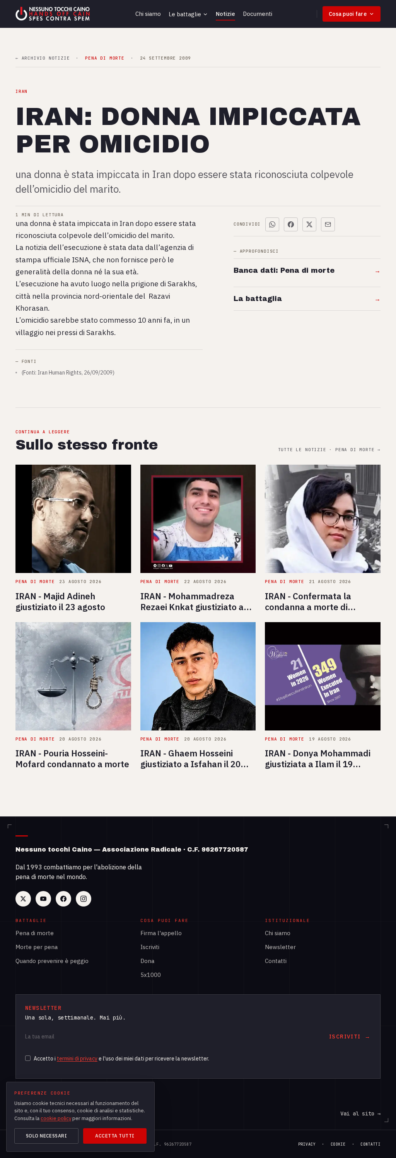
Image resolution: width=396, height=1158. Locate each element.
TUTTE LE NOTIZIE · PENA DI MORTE (329, 449)
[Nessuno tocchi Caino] (53, 14)
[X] (23, 899)
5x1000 (150, 974)
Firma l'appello (161, 933)
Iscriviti (149, 947)
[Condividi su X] (309, 224)
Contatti (276, 961)
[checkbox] (28, 1058)
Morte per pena (36, 947)
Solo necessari (46, 1136)
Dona (147, 961)
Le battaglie (185, 14)
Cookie (338, 1144)
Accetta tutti (114, 1136)
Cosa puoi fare (348, 13)
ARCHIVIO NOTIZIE (42, 58)
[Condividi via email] (328, 224)
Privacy (307, 1144)
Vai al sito (360, 1113)
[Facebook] (63, 899)
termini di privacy (77, 1058)
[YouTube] (43, 899)
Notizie (225, 13)
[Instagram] (83, 899)
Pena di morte (34, 933)
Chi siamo (148, 13)
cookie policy (56, 1118)
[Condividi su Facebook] (291, 224)
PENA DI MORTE (104, 58)
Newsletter (280, 947)
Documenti (257, 13)
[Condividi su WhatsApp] (272, 224)
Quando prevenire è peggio (52, 961)
